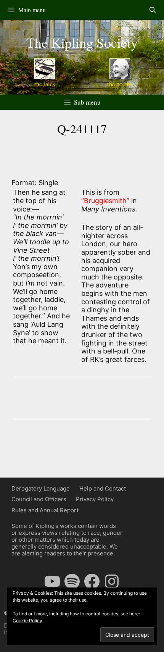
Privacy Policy (95, 499)
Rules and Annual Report (45, 510)
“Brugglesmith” (105, 201)
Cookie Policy (27, 620)
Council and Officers (38, 499)
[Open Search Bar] (152, 10)
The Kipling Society (82, 42)
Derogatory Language (40, 488)
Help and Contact (102, 488)
